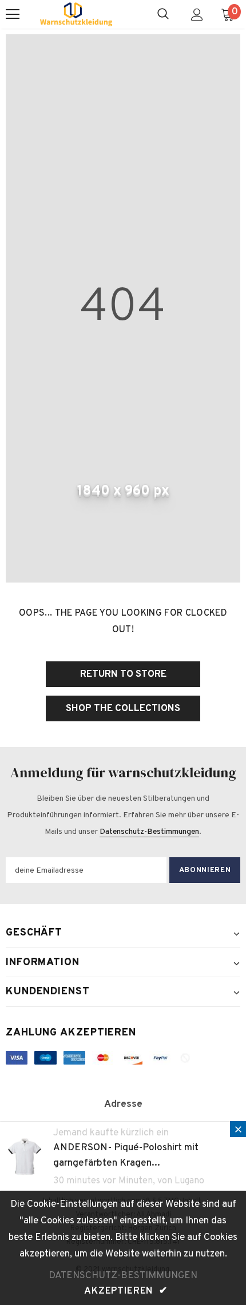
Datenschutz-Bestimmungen (149, 832)
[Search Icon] (163, 14)
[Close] (238, 1129)
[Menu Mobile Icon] (12, 14)
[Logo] (76, 14)
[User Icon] (197, 15)
